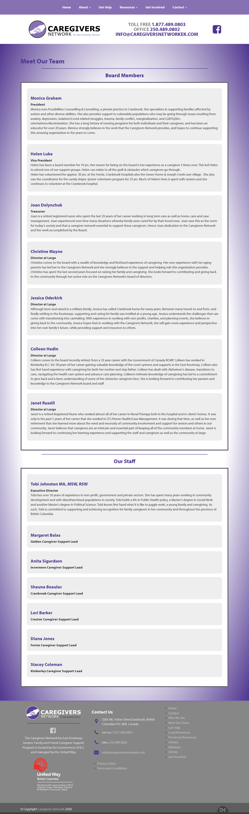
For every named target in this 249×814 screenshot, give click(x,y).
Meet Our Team (178, 723)
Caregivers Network (51, 809)
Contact (179, 7)
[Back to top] (239, 804)
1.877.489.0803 (169, 24)
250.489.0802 (165, 29)
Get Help (105, 7)
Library (173, 752)
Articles (173, 742)
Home (66, 7)
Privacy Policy (106, 763)
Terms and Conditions (112, 768)
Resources (128, 7)
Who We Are (176, 718)
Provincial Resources (182, 737)
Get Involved (155, 7)
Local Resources (179, 732)
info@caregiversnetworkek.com (157, 34)
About (84, 7)
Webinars (174, 747)
